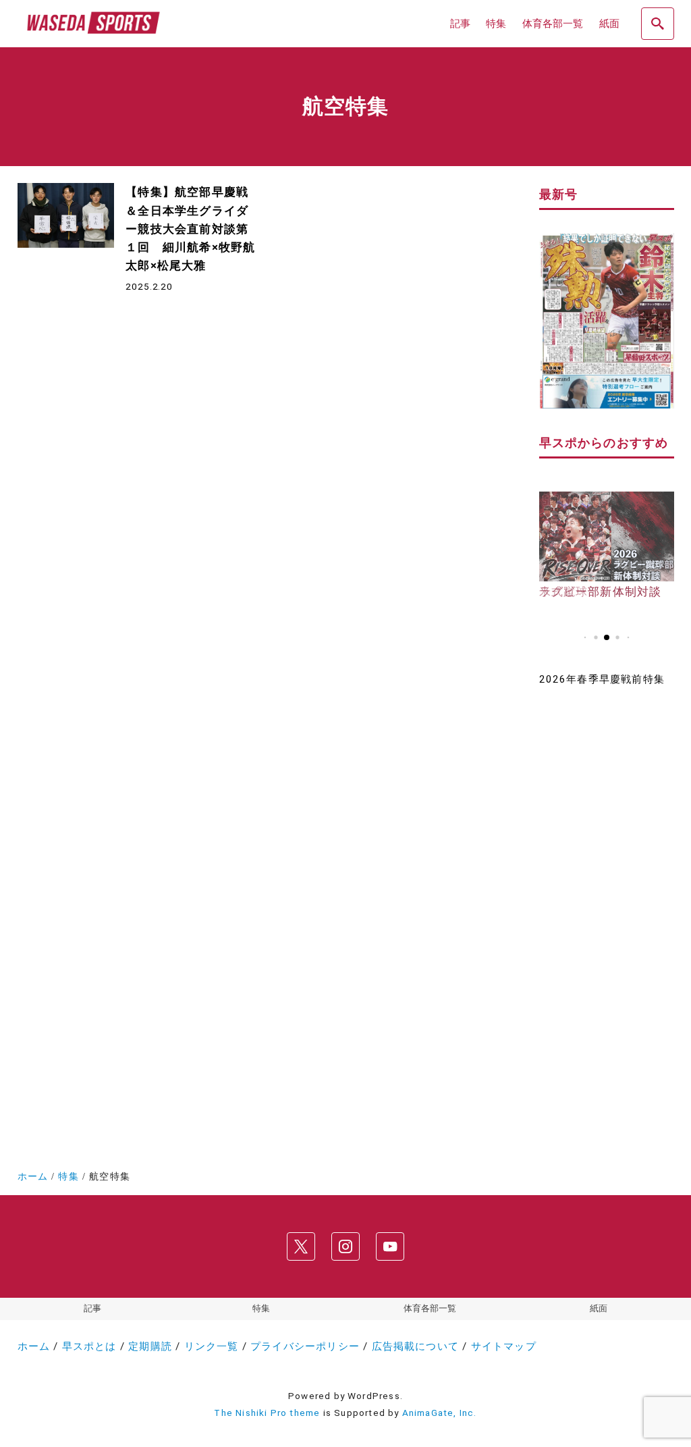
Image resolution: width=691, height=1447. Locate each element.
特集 (261, 1308)
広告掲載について (416, 1346)
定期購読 (150, 1346)
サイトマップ (503, 1346)
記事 (92, 1308)
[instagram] (345, 1246)
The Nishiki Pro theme (267, 1412)
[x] (301, 1246)
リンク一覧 (211, 1346)
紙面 (598, 1308)
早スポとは (89, 1346)
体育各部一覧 (430, 1308)
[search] (657, 23)
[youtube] (390, 1246)
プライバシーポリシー (305, 1346)
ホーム (34, 1346)
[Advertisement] (606, 914)
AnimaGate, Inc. (439, 1412)
